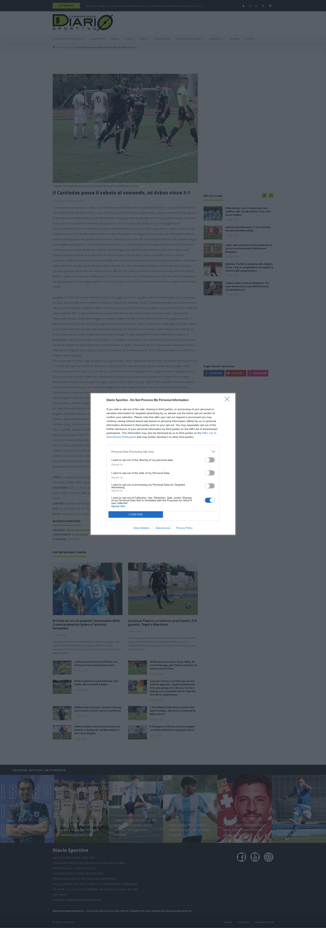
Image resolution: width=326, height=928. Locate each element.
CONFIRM (136, 514)
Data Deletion (142, 527)
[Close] (228, 400)
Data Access (163, 527)
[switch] (210, 459)
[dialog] (163, 464)
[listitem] (163, 452)
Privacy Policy (184, 527)
